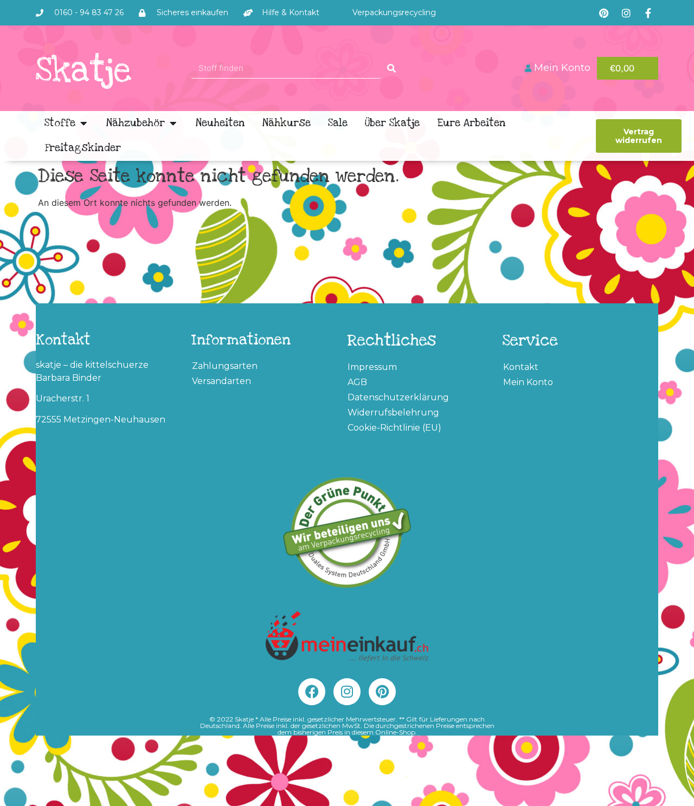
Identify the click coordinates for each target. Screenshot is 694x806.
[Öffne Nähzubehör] (173, 123)
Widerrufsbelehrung (393, 412)
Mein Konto (528, 382)
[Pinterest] (604, 13)
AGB (357, 382)
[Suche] (391, 68)
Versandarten (221, 381)
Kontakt (520, 367)
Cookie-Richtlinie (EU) (394, 427)
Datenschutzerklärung (398, 397)
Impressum (372, 367)
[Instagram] (626, 13)
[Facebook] (311, 691)
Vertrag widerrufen (638, 136)
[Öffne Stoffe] (83, 123)
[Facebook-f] (648, 13)
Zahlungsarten (225, 366)
